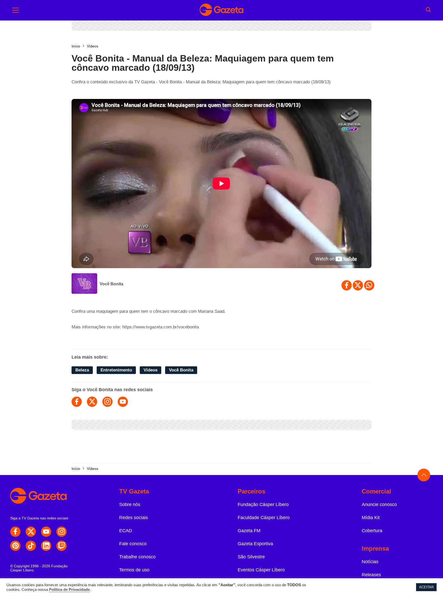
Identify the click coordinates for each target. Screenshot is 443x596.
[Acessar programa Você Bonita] (84, 284)
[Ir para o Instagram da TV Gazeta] (61, 532)
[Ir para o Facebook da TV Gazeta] (15, 532)
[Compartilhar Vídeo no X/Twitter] (358, 285)
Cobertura (372, 530)
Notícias (370, 561)
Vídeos (150, 370)
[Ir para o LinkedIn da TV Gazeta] (46, 546)
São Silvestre (251, 556)
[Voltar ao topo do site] (423, 475)
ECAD (125, 530)
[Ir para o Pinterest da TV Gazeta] (15, 546)
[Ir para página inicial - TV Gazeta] (221, 10)
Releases (371, 574)
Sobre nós (129, 504)
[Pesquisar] (428, 10)
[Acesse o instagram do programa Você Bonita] (107, 402)
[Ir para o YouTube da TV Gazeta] (46, 532)
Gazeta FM (249, 530)
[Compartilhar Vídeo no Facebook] (346, 285)
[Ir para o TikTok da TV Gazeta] (31, 546)
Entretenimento (116, 370)
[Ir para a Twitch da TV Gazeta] (61, 546)
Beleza (82, 370)
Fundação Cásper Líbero (263, 504)
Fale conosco (133, 543)
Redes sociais (133, 517)
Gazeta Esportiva (255, 543)
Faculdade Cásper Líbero (264, 517)
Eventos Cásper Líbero (261, 569)
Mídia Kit (371, 517)
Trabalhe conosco (137, 556)
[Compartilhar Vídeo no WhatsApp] (369, 285)
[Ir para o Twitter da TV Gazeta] (31, 532)
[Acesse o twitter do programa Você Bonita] (92, 402)
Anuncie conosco (379, 504)
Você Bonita (111, 284)
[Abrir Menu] (15, 10)
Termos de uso (134, 569)
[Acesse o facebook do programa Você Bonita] (77, 402)
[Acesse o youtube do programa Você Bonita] (123, 402)
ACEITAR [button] (426, 587)
